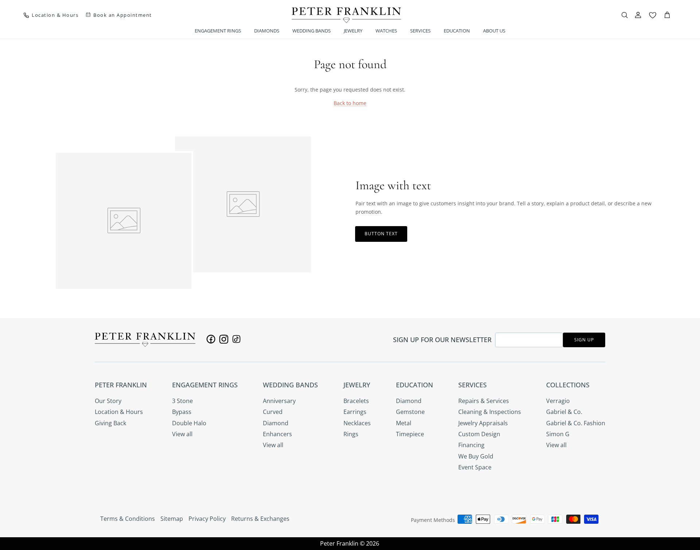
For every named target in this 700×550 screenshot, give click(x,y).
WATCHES (386, 30)
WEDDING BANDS (311, 30)
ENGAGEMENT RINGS (218, 30)
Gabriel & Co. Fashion (575, 423)
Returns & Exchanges (260, 519)
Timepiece (410, 434)
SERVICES (420, 30)
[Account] (638, 15)
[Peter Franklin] (346, 15)
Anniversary (279, 401)
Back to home (350, 103)
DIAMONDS (266, 30)
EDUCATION (457, 30)
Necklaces (357, 423)
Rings (350, 434)
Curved (273, 412)
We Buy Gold (475, 456)
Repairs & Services (483, 401)
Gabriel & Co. (564, 412)
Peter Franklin (339, 543)
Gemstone (410, 412)
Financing (471, 445)
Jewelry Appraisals (483, 423)
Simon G (557, 434)
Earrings (354, 412)
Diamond (275, 423)
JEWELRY (353, 30)
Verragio (558, 401)
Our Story (108, 401)
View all (182, 434)
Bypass (181, 412)
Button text (381, 234)
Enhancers (277, 434)
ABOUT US (494, 30)
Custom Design (479, 434)
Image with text (393, 185)
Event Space (474, 467)
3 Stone (182, 401)
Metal (403, 423)
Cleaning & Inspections (489, 412)
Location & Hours (119, 412)
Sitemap (171, 519)
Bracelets (356, 401)
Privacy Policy (207, 519)
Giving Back (110, 423)
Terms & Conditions (127, 519)
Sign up (584, 340)
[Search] (624, 15)
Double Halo (189, 423)
